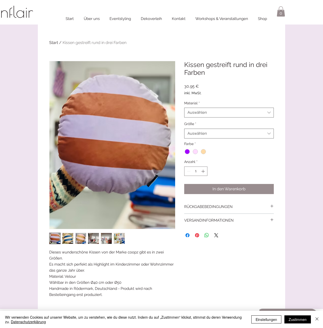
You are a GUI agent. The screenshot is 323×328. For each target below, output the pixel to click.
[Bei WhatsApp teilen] (207, 235)
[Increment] (203, 171)
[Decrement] (188, 171)
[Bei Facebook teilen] (187, 235)
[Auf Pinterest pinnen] (197, 235)
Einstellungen (266, 319)
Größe (190, 124)
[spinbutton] (195, 171)
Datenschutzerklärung (28, 321)
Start (53, 42)
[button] (281, 11)
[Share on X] (216, 235)
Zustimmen (298, 319)
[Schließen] (317, 319)
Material (192, 103)
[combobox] (229, 113)
